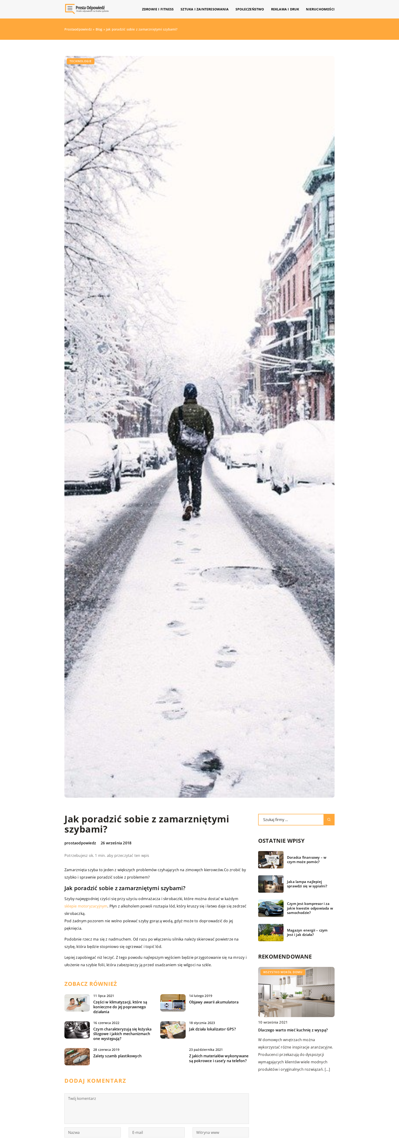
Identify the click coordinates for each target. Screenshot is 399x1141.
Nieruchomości (320, 9)
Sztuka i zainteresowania (205, 9)
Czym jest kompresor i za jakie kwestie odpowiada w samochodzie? (310, 908)
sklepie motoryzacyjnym (85, 906)
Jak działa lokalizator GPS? (212, 1029)
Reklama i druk (285, 9)
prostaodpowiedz (80, 843)
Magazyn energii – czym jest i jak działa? (307, 932)
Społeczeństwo (250, 9)
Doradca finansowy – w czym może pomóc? (306, 859)
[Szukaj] (329, 819)
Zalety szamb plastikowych (117, 1056)
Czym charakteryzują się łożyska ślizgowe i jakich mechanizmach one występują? (122, 1034)
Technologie (81, 61)
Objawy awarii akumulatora (214, 1002)
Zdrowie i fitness (158, 9)
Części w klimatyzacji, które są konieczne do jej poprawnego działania (120, 1007)
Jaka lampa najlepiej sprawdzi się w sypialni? (307, 884)
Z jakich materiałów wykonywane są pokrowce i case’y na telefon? (219, 1058)
